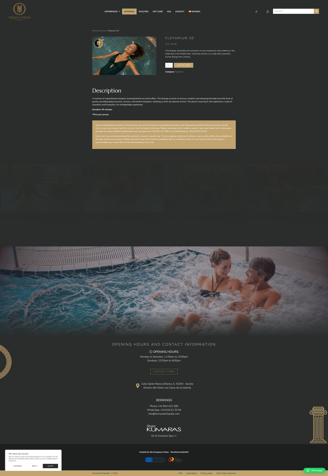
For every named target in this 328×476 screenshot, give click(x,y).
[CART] (256, 11)
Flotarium (103, 30)
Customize (17, 466)
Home (94, 30)
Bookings (129, 11)
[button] (314, 470)
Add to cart (184, 65)
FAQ (169, 11)
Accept (50, 466)
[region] (33, 460)
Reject (34, 466)
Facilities (143, 11)
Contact (179, 11)
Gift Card (158, 11)
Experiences (111, 11)
